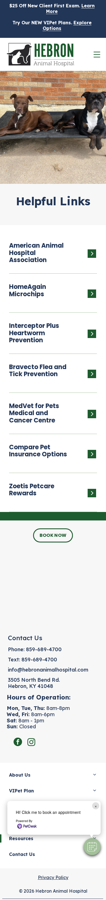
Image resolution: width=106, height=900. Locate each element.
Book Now (53, 535)
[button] (92, 846)
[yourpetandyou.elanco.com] (51, 336)
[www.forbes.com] (51, 457)
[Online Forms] (51, 417)
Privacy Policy (53, 877)
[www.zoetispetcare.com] (51, 496)
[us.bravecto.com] (51, 377)
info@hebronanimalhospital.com (48, 669)
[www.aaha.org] (51, 256)
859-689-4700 (44, 649)
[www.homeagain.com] (51, 296)
